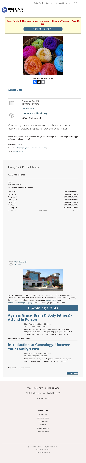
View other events (43, 29)
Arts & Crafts (42, 148)
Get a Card (38, 3)
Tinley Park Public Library (34, 113)
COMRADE (46, 452)
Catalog (49, 3)
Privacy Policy (42, 450)
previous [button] (13, 210)
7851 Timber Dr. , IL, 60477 (20, 263)
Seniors (15, 151)
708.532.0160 (50, 300)
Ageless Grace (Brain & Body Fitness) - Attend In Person (40, 317)
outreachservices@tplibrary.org (20, 302)
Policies (43, 425)
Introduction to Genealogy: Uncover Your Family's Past (39, 346)
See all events (72, 373)
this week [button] (43, 210)
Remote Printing (43, 428)
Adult (19, 144)
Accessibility (43, 414)
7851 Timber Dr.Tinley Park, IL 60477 (43, 393)
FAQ (75, 3)
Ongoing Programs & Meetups (27, 148)
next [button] (74, 210)
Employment (43, 421)
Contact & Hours (63, 3)
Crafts (21, 151)
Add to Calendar (28, 108)
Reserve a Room (43, 432)
